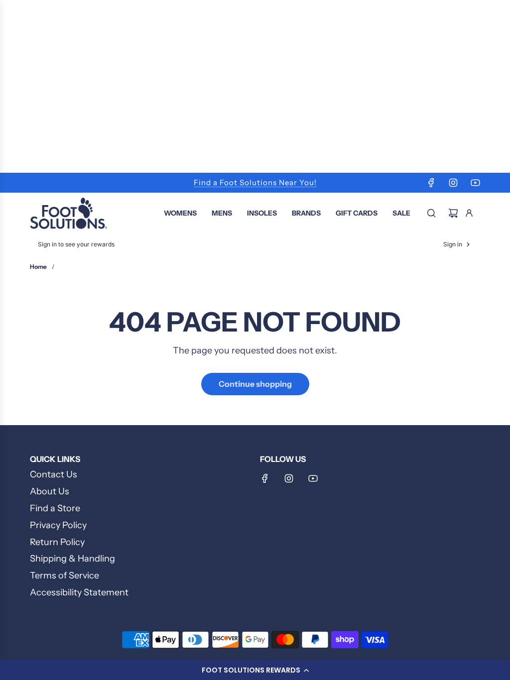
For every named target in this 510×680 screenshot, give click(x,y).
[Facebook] (431, 183)
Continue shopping (255, 384)
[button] (255, 670)
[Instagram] (453, 183)
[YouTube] (475, 183)
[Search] (431, 213)
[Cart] (453, 213)
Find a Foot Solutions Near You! (255, 182)
